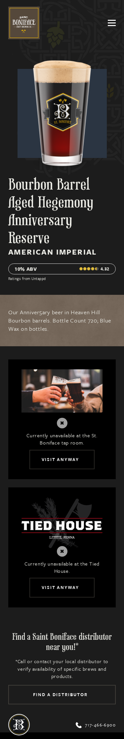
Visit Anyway (60, 459)
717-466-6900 (96, 725)
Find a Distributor (60, 694)
